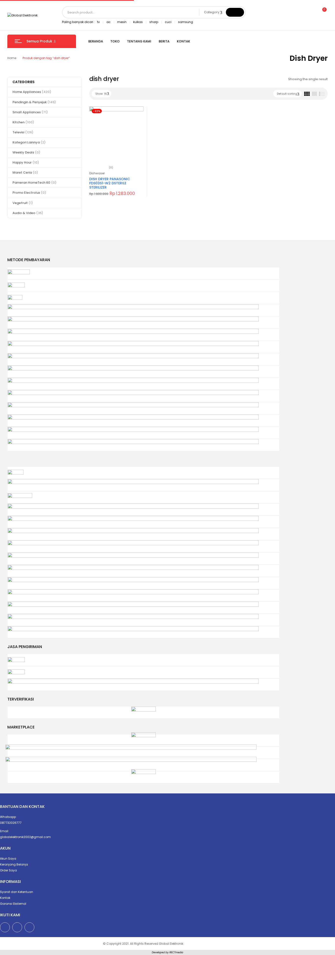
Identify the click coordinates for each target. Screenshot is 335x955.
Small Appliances (30, 112)
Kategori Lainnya (29, 142)
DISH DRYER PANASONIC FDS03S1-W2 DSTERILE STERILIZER (109, 183)
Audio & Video (28, 213)
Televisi (23, 132)
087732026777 (11, 823)
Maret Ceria (25, 172)
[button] (322, 12)
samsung (185, 22)
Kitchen (23, 122)
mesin (122, 22)
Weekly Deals (26, 152)
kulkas (138, 22)
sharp (153, 22)
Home (11, 58)
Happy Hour (26, 162)
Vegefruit (23, 203)
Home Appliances (32, 91)
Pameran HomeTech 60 (34, 182)
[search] (235, 12)
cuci (168, 22)
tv (98, 22)
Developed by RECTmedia (167, 952)
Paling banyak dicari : (78, 22)
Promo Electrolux (29, 192)
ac (108, 22)
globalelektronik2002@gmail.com (25, 837)
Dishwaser (97, 173)
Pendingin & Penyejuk (34, 102)
